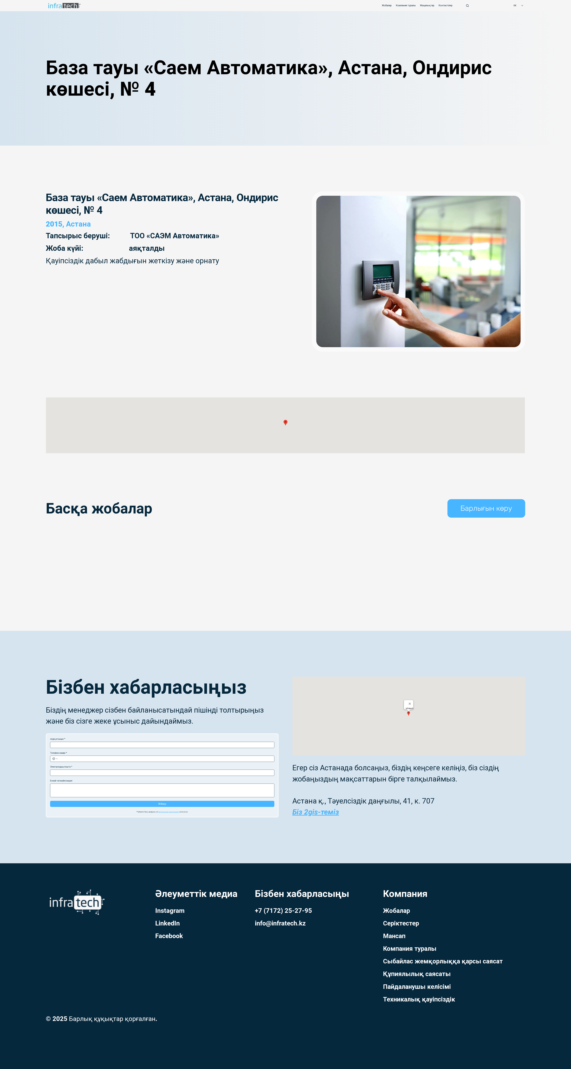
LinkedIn (167, 923)
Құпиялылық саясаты (417, 974)
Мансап (394, 936)
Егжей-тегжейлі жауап (61, 781)
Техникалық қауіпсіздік (419, 999)
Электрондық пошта (61, 767)
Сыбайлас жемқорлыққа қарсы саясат (443, 961)
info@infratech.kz (280, 923)
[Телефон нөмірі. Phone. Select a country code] (55, 759)
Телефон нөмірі (58, 753)
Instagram (170, 910)
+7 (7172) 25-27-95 (283, 910)
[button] (486, 508)
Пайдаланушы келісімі (417, 986)
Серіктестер (401, 923)
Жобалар (396, 910)
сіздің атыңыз (57, 739)
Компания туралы (409, 948)
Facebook (169, 936)
